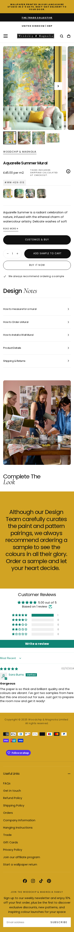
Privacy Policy (12, 850)
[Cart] (69, 36)
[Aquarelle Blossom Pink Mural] (30, 193)
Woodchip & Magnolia (19, 151)
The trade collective (37, 17)
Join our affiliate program (21, 857)
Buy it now (37, 265)
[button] (37, 26)
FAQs (6, 783)
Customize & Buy (37, 239)
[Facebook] (24, 881)
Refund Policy (12, 798)
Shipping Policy (13, 805)
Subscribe (59, 922)
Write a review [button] (37, 643)
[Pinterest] (49, 881)
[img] (9, 669)
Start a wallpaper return (20, 864)
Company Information (19, 820)
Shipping (36, 172)
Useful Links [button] (11, 773)
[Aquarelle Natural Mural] (41, 193)
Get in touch (12, 791)
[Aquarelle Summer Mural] (7, 193)
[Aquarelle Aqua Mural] (19, 193)
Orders (8, 813)
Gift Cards (10, 842)
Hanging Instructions (18, 828)
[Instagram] (33, 881)
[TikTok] (41, 881)
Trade (7, 835)
